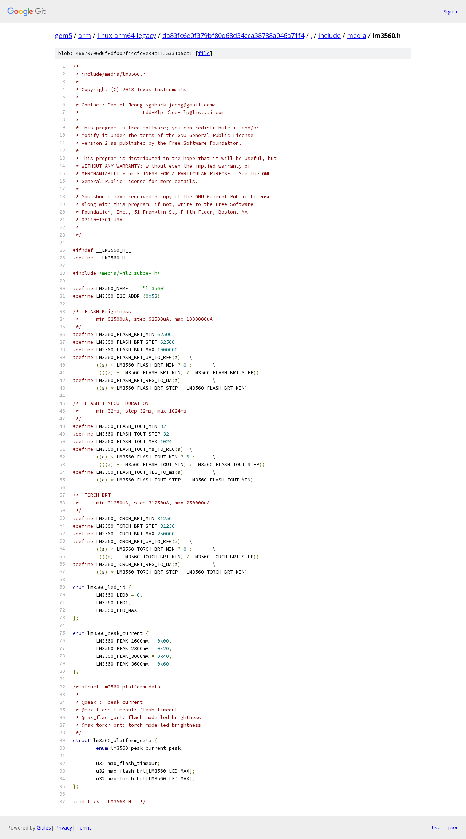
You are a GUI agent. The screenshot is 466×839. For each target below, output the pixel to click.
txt (435, 827)
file (204, 53)
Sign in (451, 11)
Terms (84, 827)
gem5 (63, 35)
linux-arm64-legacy (126, 35)
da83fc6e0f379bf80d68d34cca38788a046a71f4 (233, 35)
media (356, 35)
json (453, 827)
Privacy (63, 827)
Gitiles (44, 827)
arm (84, 35)
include (329, 35)
